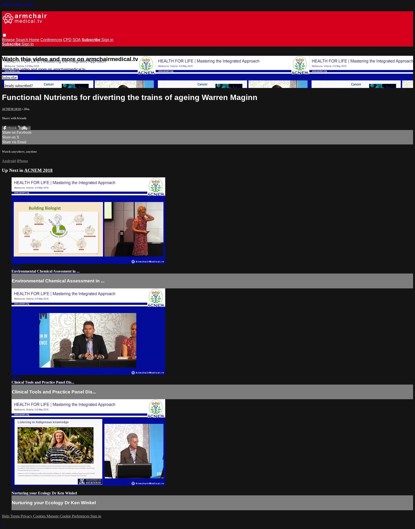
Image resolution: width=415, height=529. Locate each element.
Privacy (27, 516)
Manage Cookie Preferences (68, 516)
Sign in (107, 40)
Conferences (51, 40)
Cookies (40, 516)
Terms (15, 516)
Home (34, 40)
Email (26, 128)
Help (6, 516)
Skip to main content (17, 4)
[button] (4, 35)
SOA (77, 40)
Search (22, 40)
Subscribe (10, 77)
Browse (9, 40)
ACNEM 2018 (12, 109)
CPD (67, 40)
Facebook (10, 128)
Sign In (28, 44)
